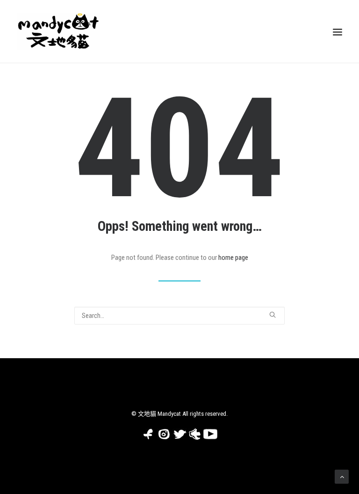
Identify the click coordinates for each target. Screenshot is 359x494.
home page (233, 257)
